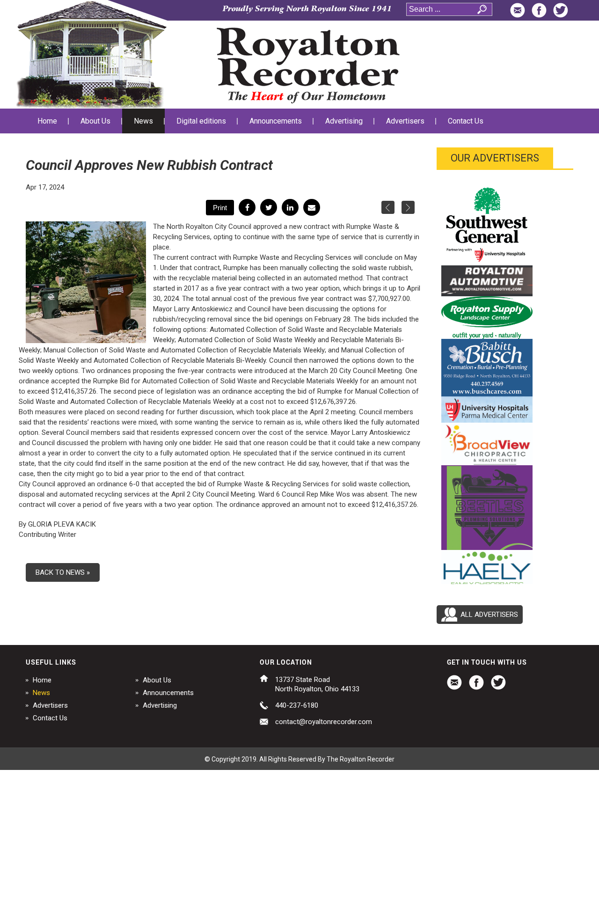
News (41, 693)
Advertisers (50, 705)
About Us (157, 680)
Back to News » (63, 572)
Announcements (168, 693)
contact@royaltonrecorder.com (323, 722)
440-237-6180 (296, 705)
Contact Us (50, 718)
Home (42, 680)
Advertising (160, 705)
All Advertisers (489, 614)
